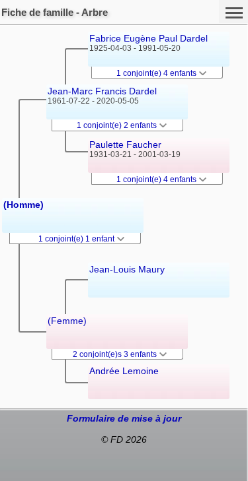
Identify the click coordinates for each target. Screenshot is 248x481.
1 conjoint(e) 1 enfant (77, 238)
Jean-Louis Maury (127, 269)
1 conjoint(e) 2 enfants (118, 125)
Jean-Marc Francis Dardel (102, 91)
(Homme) (23, 204)
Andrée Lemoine (124, 371)
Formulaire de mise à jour (124, 418)
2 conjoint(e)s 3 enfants (116, 354)
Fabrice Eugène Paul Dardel (148, 38)
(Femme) (67, 320)
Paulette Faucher (125, 144)
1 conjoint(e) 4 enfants (157, 73)
